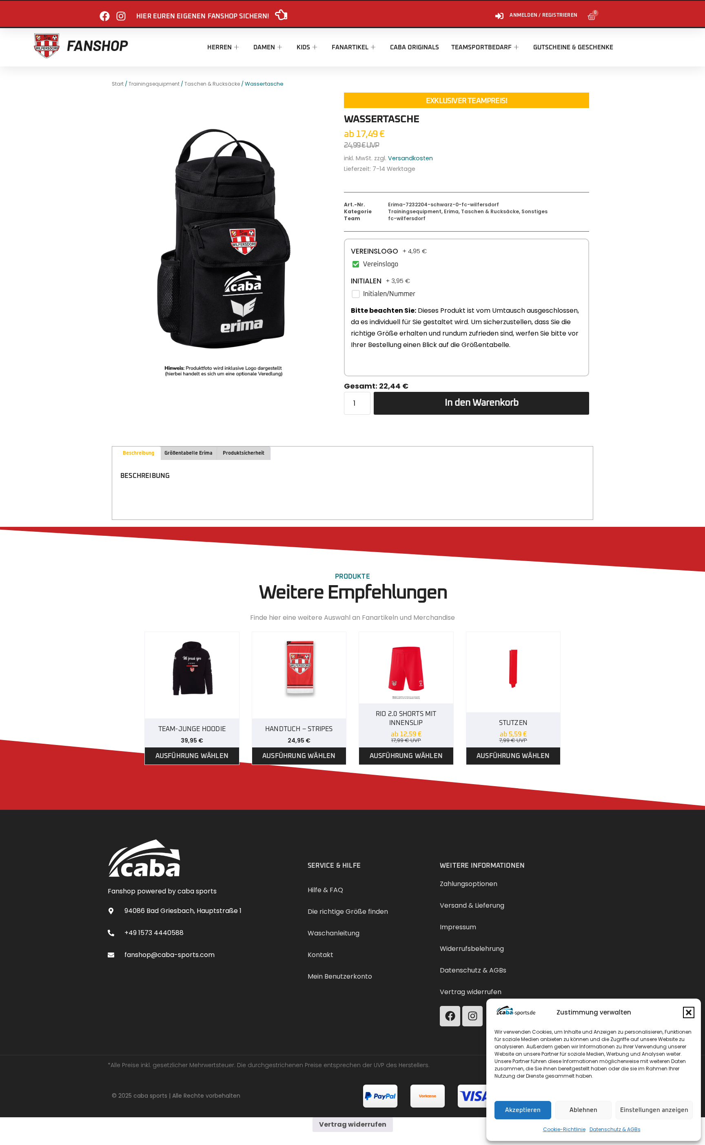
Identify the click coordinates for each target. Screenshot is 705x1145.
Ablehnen (583, 1110)
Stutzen (513, 723)
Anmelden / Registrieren (543, 15)
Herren (219, 47)
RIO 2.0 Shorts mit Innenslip (406, 718)
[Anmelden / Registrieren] (499, 13)
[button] (689, 1012)
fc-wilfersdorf (407, 218)
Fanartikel (350, 47)
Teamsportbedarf (481, 47)
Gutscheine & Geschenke (573, 47)
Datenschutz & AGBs (615, 1129)
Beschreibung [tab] (138, 453)
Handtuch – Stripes (299, 729)
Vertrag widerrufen (352, 1124)
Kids (303, 47)
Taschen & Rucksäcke (212, 83)
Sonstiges (534, 211)
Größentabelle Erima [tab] (188, 453)
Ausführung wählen (191, 756)
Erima (451, 211)
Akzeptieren (523, 1110)
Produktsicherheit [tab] (243, 453)
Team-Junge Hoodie (192, 729)
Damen (264, 47)
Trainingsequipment (154, 83)
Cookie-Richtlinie (564, 1129)
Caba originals (414, 47)
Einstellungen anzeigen (654, 1110)
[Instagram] (121, 13)
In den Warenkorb (482, 403)
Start (118, 83)
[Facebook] (105, 13)
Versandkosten (410, 158)
